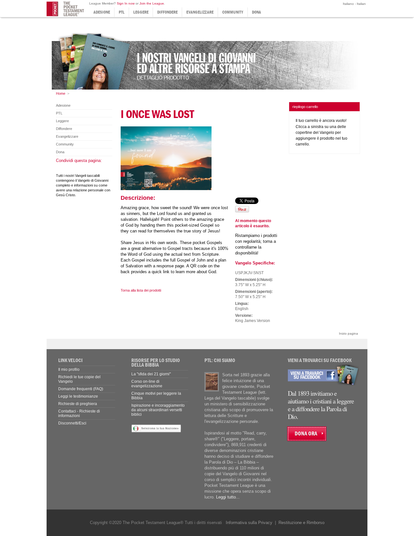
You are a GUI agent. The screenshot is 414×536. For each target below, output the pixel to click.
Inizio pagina (348, 333)
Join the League (151, 3)
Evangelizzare (199, 12)
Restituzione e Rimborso (301, 522)
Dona (256, 12)
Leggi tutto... (228, 497)
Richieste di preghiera (77, 404)
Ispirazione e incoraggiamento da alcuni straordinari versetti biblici (158, 410)
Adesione (101, 12)
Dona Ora (306, 434)
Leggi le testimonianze (78, 396)
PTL (122, 12)
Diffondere (167, 12)
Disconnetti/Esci (72, 423)
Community (232, 12)
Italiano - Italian (354, 3)
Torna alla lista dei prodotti (141, 290)
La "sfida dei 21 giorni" (151, 374)
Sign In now (126, 3)
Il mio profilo (69, 369)
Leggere (140, 12)
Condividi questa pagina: (79, 160)
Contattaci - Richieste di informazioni (79, 413)
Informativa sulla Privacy (249, 522)
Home (60, 93)
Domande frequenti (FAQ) (80, 389)
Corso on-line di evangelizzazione (146, 383)
